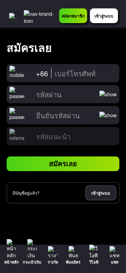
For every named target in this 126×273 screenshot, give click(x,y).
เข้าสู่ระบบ (100, 193)
